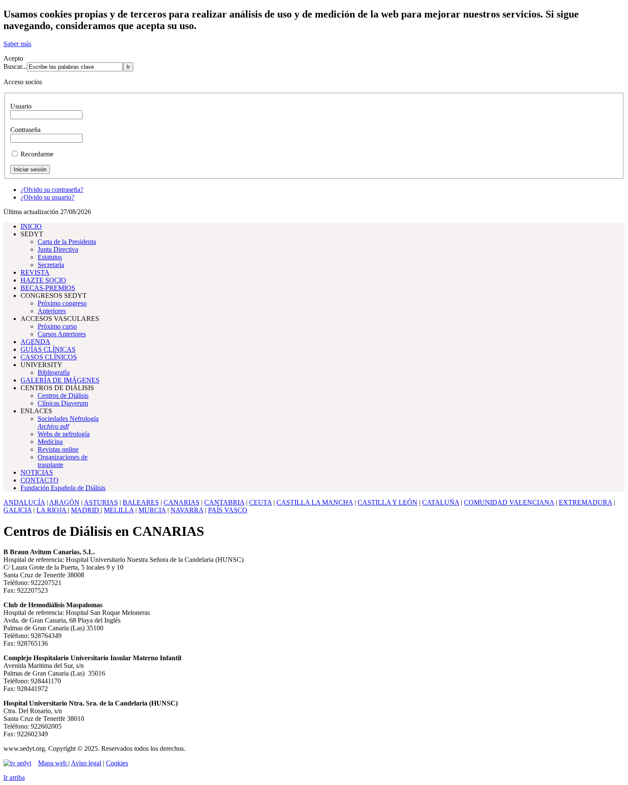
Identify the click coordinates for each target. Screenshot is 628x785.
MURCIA (152, 510)
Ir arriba (14, 777)
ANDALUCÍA (24, 502)
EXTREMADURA (585, 502)
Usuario (21, 106)
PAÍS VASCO (227, 510)
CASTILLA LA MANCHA (314, 502)
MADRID (86, 510)
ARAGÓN (64, 502)
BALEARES (141, 502)
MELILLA (119, 510)
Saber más (17, 43)
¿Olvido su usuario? (47, 197)
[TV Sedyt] (17, 763)
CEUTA (260, 502)
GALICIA (17, 510)
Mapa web (53, 763)
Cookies (117, 763)
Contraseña (25, 129)
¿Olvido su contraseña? (52, 189)
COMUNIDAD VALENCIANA (509, 502)
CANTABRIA (224, 502)
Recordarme (37, 154)
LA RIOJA (52, 510)
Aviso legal (86, 763)
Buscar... (15, 66)
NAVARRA (186, 510)
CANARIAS (182, 502)
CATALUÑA (440, 502)
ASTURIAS (101, 502)
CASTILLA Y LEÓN (387, 502)
